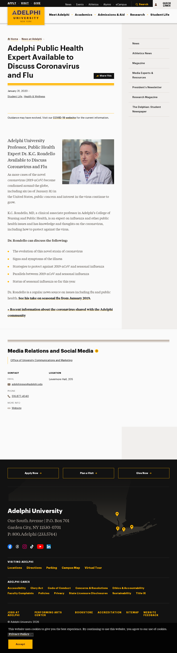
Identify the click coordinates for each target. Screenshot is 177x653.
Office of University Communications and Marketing (41, 360)
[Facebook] (10, 546)
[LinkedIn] (48, 546)
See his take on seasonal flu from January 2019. (54, 298)
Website (16, 408)
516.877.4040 (20, 396)
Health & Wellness (34, 96)
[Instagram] (24, 546)
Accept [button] (20, 644)
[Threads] (17, 546)
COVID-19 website (64, 118)
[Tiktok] (32, 546)
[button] (142, 4)
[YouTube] (40, 546)
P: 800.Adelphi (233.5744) (32, 534)
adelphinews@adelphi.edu (27, 384)
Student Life (15, 96)
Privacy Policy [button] (19, 634)
